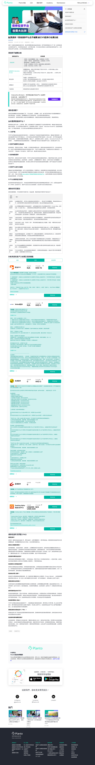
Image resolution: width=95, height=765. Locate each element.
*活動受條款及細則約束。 (16, 471)
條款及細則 (13, 291)
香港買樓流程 (74, 745)
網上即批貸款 (27, 747)
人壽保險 (61, 749)
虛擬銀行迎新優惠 (16, 745)
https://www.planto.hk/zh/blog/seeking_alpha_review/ (22, 525)
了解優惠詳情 (54, 99)
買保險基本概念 (63, 745)
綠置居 (73, 753)
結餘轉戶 (26, 749)
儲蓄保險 (61, 747)
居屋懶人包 (74, 747)
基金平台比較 (39, 752)
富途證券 (12, 62)
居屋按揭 (73, 749)
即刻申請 (54, 267)
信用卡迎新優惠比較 (53, 747)
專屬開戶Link (13, 315)
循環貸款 (26, 753)
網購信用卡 (50, 745)
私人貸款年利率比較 (29, 745)
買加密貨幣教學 (39, 754)
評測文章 (27, 288)
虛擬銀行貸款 (15, 752)
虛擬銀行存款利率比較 (17, 747)
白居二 (73, 751)
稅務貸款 (26, 751)
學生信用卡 (50, 751)
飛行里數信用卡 (51, 749)
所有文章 (10, 40)
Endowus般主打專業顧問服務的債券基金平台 (33, 174)
